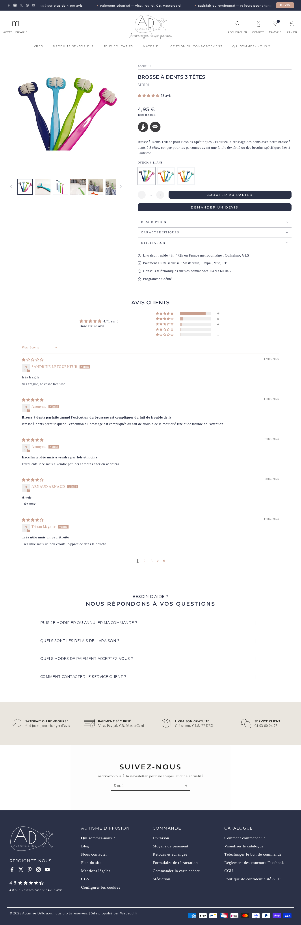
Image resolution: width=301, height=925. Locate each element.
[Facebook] (9, 5)
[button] (237, 23)
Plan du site (91, 862)
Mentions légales (95, 871)
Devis (285, 5)
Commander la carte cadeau (177, 871)
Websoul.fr (129, 913)
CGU (228, 871)
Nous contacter (94, 854)
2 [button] (145, 561)
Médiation (161, 879)
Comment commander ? (244, 838)
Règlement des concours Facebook (254, 862)
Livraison (161, 838)
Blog (85, 846)
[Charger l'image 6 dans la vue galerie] (113, 187)
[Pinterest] (27, 5)
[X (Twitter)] (21, 5)
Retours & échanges (170, 854)
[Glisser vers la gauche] (11, 187)
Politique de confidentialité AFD (252, 879)
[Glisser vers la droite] (120, 187)
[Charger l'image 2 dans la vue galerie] (42, 187)
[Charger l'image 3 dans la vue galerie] (60, 187)
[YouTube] (33, 5)
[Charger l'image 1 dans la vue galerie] (25, 187)
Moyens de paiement (170, 846)
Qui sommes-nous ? (98, 838)
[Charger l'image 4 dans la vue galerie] (78, 187)
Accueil (143, 66)
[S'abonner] (187, 785)
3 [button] (152, 561)
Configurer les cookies (100, 887)
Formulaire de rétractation (175, 862)
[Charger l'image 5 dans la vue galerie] (95, 187)
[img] (33, 360)
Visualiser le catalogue (244, 846)
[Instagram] (15, 5)
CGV (85, 879)
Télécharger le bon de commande (253, 854)
